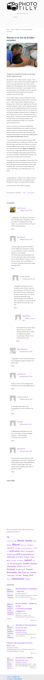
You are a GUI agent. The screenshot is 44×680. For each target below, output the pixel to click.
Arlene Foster (10, 541)
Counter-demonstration (26, 548)
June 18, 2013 (28, 399)
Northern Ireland (30, 563)
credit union (14, 551)
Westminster (18, 578)
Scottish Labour (20, 569)
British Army (24, 545)
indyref (28, 560)
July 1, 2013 (28, 424)
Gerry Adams (19, 557)
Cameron (30, 545)
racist (28, 566)
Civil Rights (17, 548)
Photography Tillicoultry (22, 6)
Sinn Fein (22, 572)
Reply (12, 229)
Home (8, 29)
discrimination (30, 551)
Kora (34, 560)
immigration (20, 560)
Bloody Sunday (24, 540)
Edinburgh (11, 557)
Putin (25, 566)
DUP (18, 554)
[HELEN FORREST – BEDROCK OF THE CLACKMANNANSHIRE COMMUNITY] (10, 609)
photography (11, 566)
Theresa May (10, 575)
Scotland (11, 569)
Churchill (10, 548)
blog (12, 29)
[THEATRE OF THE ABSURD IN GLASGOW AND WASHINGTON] (10, 631)
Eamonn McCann (27, 554)
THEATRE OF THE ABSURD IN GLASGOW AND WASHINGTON (26, 627)
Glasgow (26, 557)
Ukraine (9, 579)
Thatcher (33, 572)
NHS (8, 563)
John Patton (11, 192)
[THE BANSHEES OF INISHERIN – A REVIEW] (10, 594)
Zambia (27, 579)
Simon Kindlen (22, 349)
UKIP (31, 575)
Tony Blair (18, 575)
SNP (28, 572)
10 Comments (31, 192)
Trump (25, 575)
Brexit (16, 544)
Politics (20, 566)
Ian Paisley (14, 560)
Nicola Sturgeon (16, 564)
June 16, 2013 (28, 210)
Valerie (19, 422)
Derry (23, 551)
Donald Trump (11, 554)
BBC (15, 541)
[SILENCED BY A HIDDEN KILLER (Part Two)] (10, 663)
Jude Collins (21, 208)
